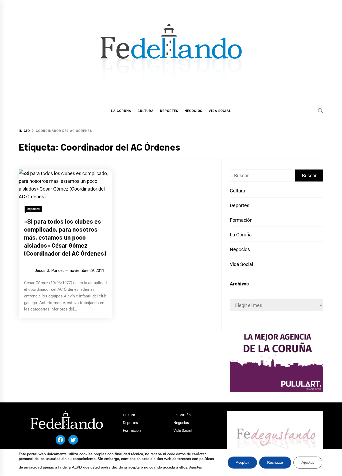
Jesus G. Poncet (49, 270)
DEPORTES (169, 111)
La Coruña (241, 234)
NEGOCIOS (193, 111)
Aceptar (242, 462)
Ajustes (195, 467)
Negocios (240, 249)
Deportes (33, 209)
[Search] (320, 110)
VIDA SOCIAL (220, 111)
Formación (241, 220)
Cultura (237, 190)
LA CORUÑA (121, 111)
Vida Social (241, 264)
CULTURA (146, 111)
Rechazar (275, 462)
